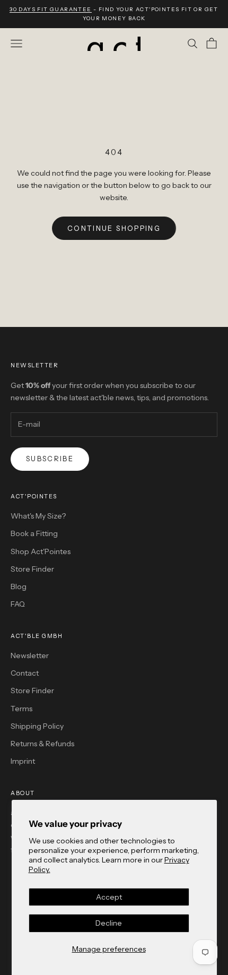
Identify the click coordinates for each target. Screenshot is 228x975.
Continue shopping (114, 228)
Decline (108, 923)
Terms (21, 708)
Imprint (23, 761)
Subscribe (50, 458)
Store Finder (32, 569)
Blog (19, 586)
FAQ (18, 604)
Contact (25, 673)
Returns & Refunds (42, 743)
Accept (109, 897)
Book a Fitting (34, 533)
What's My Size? (38, 516)
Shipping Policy (37, 726)
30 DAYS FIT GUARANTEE (50, 9)
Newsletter (30, 655)
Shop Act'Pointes (41, 551)
